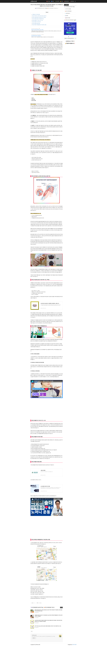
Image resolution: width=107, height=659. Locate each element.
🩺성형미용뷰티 (67, 13)
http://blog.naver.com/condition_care (36, 34)
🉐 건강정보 (48, 1)
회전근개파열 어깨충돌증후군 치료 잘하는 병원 (39, 24)
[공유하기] (33, 603)
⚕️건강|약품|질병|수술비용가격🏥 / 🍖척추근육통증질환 (44, 8)
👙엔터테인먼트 (66, 1)
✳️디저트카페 (57, 1)
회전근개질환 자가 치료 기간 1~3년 (37, 20)
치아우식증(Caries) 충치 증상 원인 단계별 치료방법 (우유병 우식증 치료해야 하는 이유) (48, 626)
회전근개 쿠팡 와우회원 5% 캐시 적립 (37, 29)
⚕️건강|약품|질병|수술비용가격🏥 (69, 6)
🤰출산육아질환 (67, 17)
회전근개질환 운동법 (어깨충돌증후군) (38, 18)
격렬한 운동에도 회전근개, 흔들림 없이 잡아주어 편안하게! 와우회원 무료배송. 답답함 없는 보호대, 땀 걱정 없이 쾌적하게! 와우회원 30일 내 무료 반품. (46, 31)
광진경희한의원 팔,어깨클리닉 (36, 35)
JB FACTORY (74, 644)
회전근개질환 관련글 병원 (36, 23)
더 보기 (61, 607)
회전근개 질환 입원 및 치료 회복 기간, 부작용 (39, 17)
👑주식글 (61, 1)
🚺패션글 (52, 1)
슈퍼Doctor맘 (34, 635)
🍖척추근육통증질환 (68, 11)
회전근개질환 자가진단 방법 (36, 21)
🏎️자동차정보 (72, 1)
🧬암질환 (66, 15)
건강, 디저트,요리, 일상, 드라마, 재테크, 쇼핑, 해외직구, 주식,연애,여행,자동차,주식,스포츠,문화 (43, 636)
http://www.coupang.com (35, 28)
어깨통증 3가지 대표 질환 (36, 14)
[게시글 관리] (34, 603)
